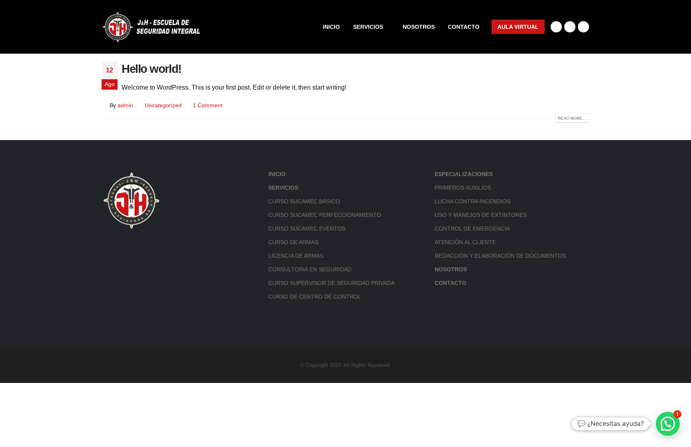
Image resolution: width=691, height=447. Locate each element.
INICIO (331, 27)
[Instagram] (569, 26)
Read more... (572, 118)
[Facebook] (556, 26)
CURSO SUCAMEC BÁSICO (304, 201)
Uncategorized (163, 105)
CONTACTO (463, 27)
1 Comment (207, 105)
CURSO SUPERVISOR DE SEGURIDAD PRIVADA (331, 283)
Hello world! (152, 68)
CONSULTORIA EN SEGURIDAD (309, 269)
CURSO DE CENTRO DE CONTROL (314, 296)
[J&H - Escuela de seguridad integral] (152, 27)
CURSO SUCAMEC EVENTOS (307, 228)
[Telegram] (583, 26)
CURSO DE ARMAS (293, 242)
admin (125, 105)
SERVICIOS (368, 27)
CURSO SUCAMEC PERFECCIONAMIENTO (324, 215)
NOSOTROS (419, 27)
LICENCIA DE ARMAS (296, 256)
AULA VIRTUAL (518, 27)
